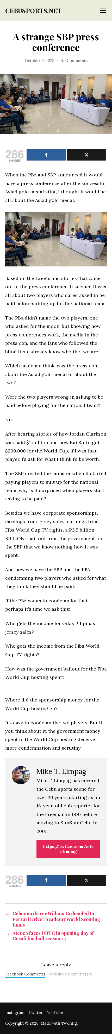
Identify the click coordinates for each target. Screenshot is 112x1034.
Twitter (36, 1012)
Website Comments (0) (70, 974)
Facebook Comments (25, 974)
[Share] (46, 155)
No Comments (74, 60)
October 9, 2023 (39, 60)
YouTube (55, 1012)
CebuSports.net (33, 10)
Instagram (14, 1012)
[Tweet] (86, 155)
